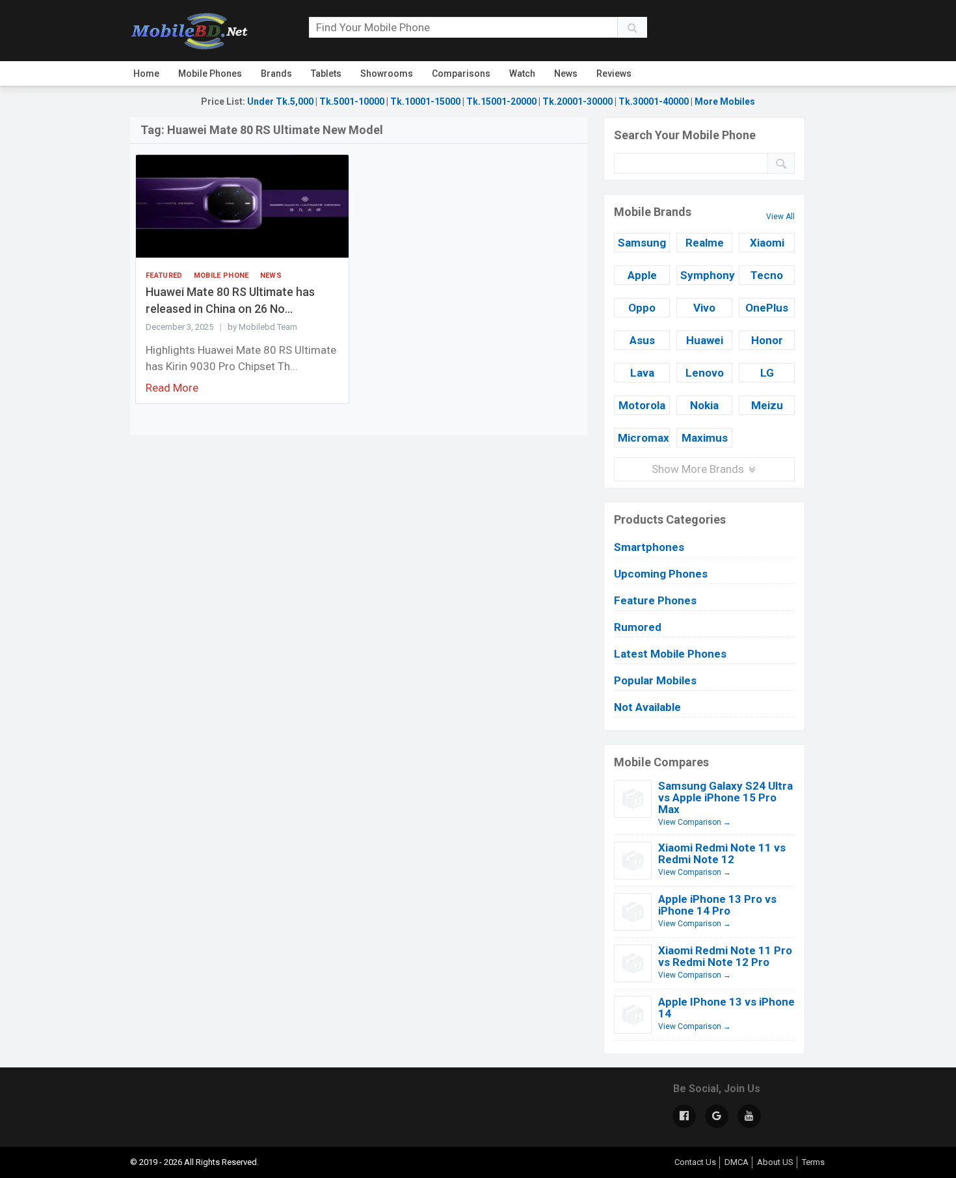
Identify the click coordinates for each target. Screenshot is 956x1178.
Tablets (326, 73)
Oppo (642, 307)
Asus (642, 340)
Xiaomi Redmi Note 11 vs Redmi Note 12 (722, 853)
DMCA (736, 1162)
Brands (276, 73)
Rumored (637, 627)
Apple (642, 275)
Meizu (767, 405)
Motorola (641, 405)
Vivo (704, 307)
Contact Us (695, 1162)
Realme (704, 242)
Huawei (704, 340)
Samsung (642, 242)
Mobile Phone (221, 275)
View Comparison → (694, 822)
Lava (642, 372)
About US (775, 1162)
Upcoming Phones (661, 573)
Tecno (766, 275)
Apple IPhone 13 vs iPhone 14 (726, 1007)
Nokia (704, 405)
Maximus (705, 437)
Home (146, 73)
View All (780, 216)
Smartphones (649, 547)
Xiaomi (767, 242)
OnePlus (766, 307)
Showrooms (386, 73)
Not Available (647, 707)
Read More (172, 387)
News (566, 73)
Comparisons (461, 73)
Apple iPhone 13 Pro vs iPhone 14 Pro (717, 904)
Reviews (613, 73)
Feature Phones (655, 600)
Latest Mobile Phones (670, 653)
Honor (767, 340)
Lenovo (704, 372)
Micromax (643, 437)
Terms (813, 1162)
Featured (164, 275)
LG (767, 372)
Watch (522, 73)
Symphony (706, 275)
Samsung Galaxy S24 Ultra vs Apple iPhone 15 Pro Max (725, 797)
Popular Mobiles (655, 680)
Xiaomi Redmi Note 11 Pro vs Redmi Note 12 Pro (725, 956)
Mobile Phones (210, 73)
